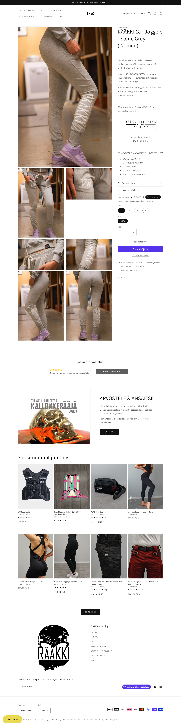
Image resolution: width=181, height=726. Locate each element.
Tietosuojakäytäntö (74, 720)
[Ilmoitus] (162, 2)
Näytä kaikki (90, 611)
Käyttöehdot (88, 720)
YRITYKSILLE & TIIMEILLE (101, 651)
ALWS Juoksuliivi (24, 512)
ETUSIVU (94, 632)
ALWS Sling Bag (97, 512)
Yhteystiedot (114, 720)
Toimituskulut (134, 201)
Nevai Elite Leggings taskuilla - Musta (68, 582)
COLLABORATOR (98, 655)
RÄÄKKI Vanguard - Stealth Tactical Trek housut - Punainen (143, 583)
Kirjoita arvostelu (111, 371)
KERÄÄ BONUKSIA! (99, 646)
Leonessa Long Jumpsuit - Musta (140, 512)
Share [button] (122, 277)
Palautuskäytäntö (58, 720)
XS (121, 210)
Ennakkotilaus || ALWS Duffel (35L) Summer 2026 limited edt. (71, 513)
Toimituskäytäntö (101, 720)
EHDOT (94, 660)
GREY (122, 221)
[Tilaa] (62, 687)
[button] (32, 10)
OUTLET (94, 642)
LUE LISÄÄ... (109, 432)
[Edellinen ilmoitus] (18, 2)
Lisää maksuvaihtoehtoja (140, 256)
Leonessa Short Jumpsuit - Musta (30, 582)
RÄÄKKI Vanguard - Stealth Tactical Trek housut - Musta (106, 583)
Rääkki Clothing (28, 720)
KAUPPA (94, 637)
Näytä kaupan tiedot (129, 270)
